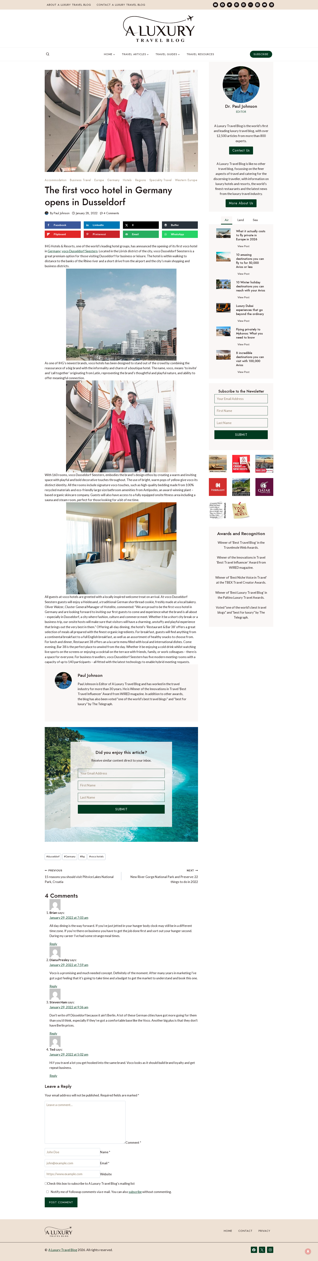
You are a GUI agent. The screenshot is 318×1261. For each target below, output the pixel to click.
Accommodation (55, 180)
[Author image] (46, 213)
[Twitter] (229, 4)
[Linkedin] (236, 4)
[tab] (226, 220)
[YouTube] (264, 4)
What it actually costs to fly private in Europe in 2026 (250, 235)
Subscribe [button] (261, 54)
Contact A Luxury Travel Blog (121, 5)
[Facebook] (222, 4)
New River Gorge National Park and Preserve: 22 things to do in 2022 (164, 876)
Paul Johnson (62, 213)
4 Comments (111, 213)
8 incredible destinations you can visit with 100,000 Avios (250, 359)
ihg (82, 856)
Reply (192, 910)
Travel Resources (200, 54)
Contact (245, 1231)
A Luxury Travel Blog (62, 1250)
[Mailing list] (215, 4)
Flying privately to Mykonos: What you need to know (249, 333)
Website (157, 1148)
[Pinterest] (243, 4)
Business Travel (80, 180)
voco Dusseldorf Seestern (80, 251)
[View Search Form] (48, 54)
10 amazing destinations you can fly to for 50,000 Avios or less (250, 261)
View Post (244, 246)
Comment (54, 1098)
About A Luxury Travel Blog (69, 5)
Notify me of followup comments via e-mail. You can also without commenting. (111, 1169)
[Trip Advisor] (250, 4)
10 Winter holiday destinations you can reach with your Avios (250, 286)
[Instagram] (257, 4)
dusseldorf (52, 856)
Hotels (127, 180)
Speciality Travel (160, 180)
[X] (262, 1250)
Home (228, 1231)
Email (103, 1148)
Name (51, 1148)
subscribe (135, 1169)
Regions (140, 180)
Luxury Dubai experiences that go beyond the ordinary (250, 310)
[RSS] (271, 4)
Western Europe (186, 180)
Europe (99, 180)
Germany (113, 180)
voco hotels (96, 856)
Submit (121, 809)
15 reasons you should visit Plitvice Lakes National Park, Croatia (79, 876)
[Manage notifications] (308, 1251)
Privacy (264, 1231)
